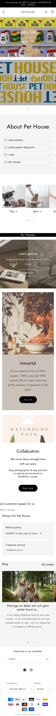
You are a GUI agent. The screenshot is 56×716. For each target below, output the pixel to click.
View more (28, 272)
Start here (28, 488)
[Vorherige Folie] (22, 108)
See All (28, 399)
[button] (3, 12)
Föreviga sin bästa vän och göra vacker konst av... (28, 607)
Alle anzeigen (47, 564)
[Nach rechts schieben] (34, 220)
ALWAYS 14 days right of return (22, 533)
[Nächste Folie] (34, 108)
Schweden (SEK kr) (17, 689)
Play (12, 211)
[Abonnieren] (47, 659)
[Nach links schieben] (22, 220)
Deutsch (40, 689)
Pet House (25, 714)
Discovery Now (28, 41)
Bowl (35, 211)
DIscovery (28, 89)
